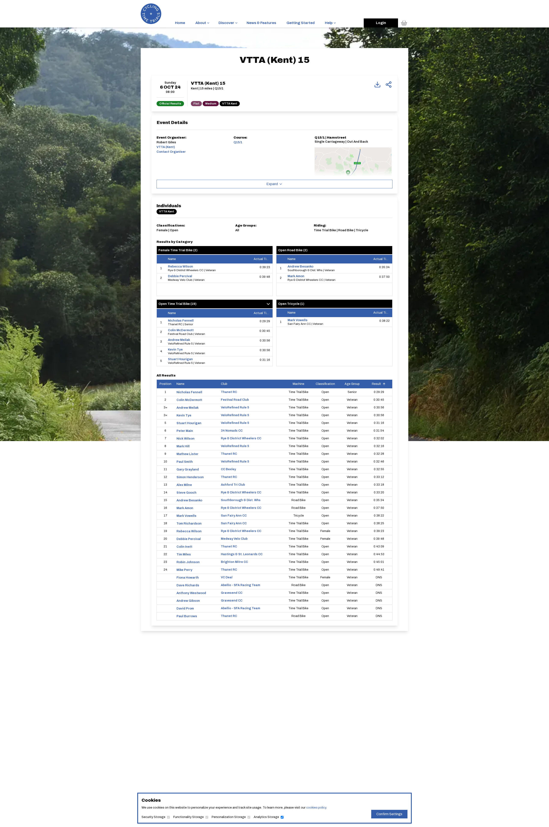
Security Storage (153, 817)
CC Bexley (228, 469)
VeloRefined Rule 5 (235, 407)
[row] (215, 268)
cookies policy (316, 807)
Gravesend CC (231, 592)
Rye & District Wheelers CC (241, 438)
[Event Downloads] (377, 84)
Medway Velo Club (234, 538)
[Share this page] (388, 84)
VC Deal (226, 577)
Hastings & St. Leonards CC (241, 554)
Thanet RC (229, 392)
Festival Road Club (235, 399)
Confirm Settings (389, 814)
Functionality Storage (188, 817)
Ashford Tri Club (233, 484)
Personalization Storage (229, 817)
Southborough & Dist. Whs (241, 500)
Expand (272, 184)
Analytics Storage (266, 817)
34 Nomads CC (232, 430)
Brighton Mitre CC (234, 562)
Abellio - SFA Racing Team (240, 585)
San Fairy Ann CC (234, 515)
